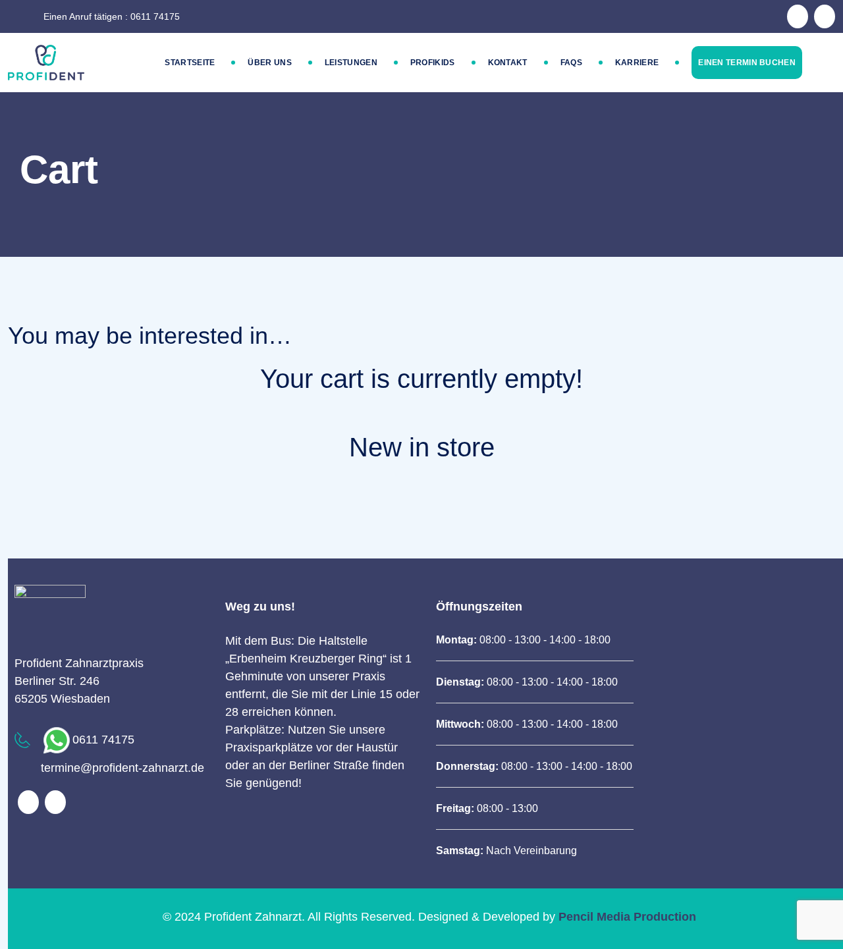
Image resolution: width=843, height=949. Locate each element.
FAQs (571, 62)
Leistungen (351, 62)
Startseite (190, 62)
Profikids (432, 62)
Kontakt (508, 62)
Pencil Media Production (627, 916)
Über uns (269, 62)
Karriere (637, 62)
